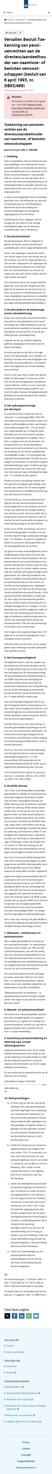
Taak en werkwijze (15, 1352)
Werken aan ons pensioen (19, 1415)
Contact (10, 1345)
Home (9, 20)
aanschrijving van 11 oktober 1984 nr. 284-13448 (25, 774)
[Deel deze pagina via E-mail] (36, 1316)
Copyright (26, 1455)
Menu (10, 12)
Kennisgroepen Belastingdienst (21, 1393)
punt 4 (43, 763)
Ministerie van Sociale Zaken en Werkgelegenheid (26, 1407)
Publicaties (20, 20)
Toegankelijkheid (26, 1461)
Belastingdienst (14, 1386)
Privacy (26, 1442)
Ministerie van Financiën (18, 1399)
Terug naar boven (25, 1467)
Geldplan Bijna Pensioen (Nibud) (22, 1421)
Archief (9, 1372)
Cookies (26, 1448)
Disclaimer (11, 1366)
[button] (13, 33)
